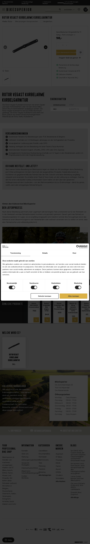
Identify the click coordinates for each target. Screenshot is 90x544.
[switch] (34, 287)
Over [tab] (74, 253)
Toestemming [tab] (15, 253)
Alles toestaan (73, 296)
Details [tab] (45, 253)
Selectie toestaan (44, 296)
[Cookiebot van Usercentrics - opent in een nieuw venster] (77, 246)
